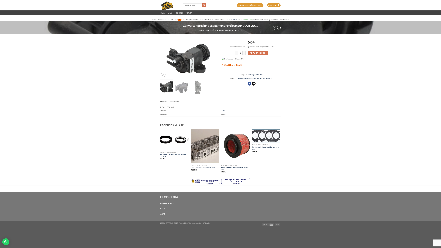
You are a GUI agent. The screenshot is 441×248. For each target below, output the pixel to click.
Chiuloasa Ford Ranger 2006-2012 (203, 168)
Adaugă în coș (257, 53)
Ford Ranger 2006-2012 (229, 30)
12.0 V (223, 111)
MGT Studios (205, 223)
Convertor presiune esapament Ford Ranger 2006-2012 (254, 78)
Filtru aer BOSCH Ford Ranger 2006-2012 (234, 168)
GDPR (162, 208)
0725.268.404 (231, 20)
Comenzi (179, 13)
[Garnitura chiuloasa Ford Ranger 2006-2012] (266, 136)
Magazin (170, 13)
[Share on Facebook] (249, 84)
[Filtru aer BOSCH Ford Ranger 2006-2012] (235, 146)
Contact (188, 13)
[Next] (215, 58)
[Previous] (164, 58)
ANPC (162, 214)
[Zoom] (163, 75)
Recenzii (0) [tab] (174, 101)
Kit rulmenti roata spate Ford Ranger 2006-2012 (173, 155)
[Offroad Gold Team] (169, 5)
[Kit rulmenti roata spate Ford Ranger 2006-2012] (174, 139)
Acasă (162, 13)
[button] (5, 241)
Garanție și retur (167, 203)
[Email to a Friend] (254, 84)
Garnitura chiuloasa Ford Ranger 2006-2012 (266, 148)
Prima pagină (206, 30)
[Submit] (204, 5)
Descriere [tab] (164, 101)
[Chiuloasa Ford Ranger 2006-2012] (205, 146)
